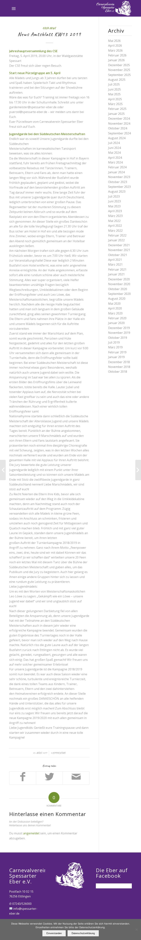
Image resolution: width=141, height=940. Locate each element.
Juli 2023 (114, 196)
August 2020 (116, 299)
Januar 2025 (116, 114)
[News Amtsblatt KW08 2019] (3, 470)
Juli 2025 (114, 84)
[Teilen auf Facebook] (22, 778)
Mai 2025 (114, 94)
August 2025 (116, 80)
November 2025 (119, 70)
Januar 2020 (116, 323)
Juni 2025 (114, 89)
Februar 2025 (117, 109)
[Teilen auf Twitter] (49, 778)
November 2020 (119, 284)
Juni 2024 (114, 148)
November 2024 (119, 123)
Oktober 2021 (117, 255)
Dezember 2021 (119, 245)
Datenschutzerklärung (83, 933)
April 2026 (115, 45)
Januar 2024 (116, 172)
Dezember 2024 (119, 118)
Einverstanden (54, 933)
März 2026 (115, 50)
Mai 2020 (114, 304)
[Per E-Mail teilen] (76, 778)
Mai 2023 (114, 206)
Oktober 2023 (117, 182)
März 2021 (115, 264)
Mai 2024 (114, 153)
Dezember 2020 (119, 279)
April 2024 (115, 158)
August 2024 (116, 138)
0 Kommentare (58, 752)
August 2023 (116, 191)
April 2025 (115, 99)
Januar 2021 (116, 274)
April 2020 (115, 308)
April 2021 (115, 260)
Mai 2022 (114, 221)
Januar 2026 (116, 60)
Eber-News (49, 28)
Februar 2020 (117, 318)
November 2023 (119, 177)
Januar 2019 (116, 357)
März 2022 (115, 231)
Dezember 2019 (119, 328)
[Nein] (136, 929)
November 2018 (119, 367)
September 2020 (119, 294)
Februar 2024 (117, 167)
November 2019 (119, 333)
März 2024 (115, 162)
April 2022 (115, 226)
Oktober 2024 (117, 128)
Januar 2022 (116, 240)
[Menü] (14, 8)
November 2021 (119, 250)
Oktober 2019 (117, 338)
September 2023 (119, 187)
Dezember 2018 (119, 362)
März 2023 (115, 216)
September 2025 (119, 75)
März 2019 (115, 347)
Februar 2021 (117, 269)
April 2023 (115, 211)
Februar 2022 (117, 235)
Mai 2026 (114, 41)
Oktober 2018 (117, 372)
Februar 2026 (117, 55)
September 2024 (119, 133)
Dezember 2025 (119, 65)
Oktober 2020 (117, 289)
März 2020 (115, 313)
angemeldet (31, 833)
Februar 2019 (117, 352)
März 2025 (115, 104)
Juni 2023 (114, 201)
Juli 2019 (114, 342)
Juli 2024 (114, 143)
